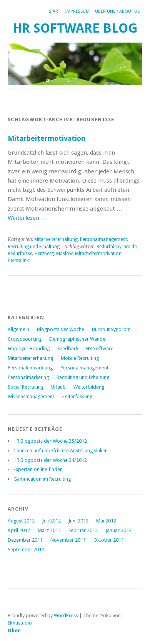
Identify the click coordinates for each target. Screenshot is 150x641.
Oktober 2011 (108, 540)
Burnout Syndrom (111, 329)
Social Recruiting (25, 387)
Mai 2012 (106, 521)
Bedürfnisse (20, 253)
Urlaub (58, 387)
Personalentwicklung (30, 368)
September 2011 (26, 549)
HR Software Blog (75, 28)
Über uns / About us (117, 11)
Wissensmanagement (31, 396)
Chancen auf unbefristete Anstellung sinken (60, 450)
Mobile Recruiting (80, 358)
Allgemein (18, 329)
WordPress (66, 615)
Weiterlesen (27, 217)
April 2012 (19, 530)
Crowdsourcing (25, 339)
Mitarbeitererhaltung (56, 239)
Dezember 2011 (25, 540)
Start (54, 11)
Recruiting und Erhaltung (34, 246)
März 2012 (49, 530)
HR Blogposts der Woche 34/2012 (50, 460)
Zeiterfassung (77, 396)
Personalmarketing (28, 377)
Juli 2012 (51, 521)
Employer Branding (29, 348)
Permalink (18, 260)
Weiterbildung (88, 387)
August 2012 (21, 521)
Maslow (64, 253)
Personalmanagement (103, 239)
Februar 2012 (83, 530)
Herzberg (44, 253)
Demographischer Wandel (78, 339)
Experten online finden (38, 469)
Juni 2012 (78, 521)
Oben (14, 630)
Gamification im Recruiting (42, 479)
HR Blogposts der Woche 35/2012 (50, 441)
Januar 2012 (118, 530)
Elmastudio (20, 623)
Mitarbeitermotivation (46, 138)
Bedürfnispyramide (117, 246)
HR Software (99, 348)
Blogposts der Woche (60, 329)
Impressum (77, 11)
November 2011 (68, 540)
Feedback (67, 348)
